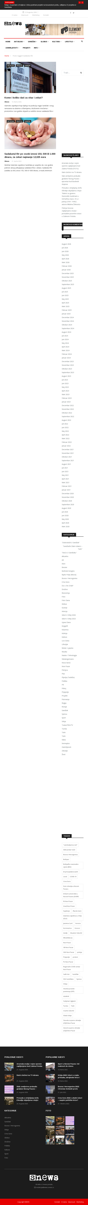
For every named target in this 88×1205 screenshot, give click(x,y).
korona (78, 921)
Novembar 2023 (68, 363)
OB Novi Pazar (68, 945)
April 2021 (65, 476)
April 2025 (65, 300)
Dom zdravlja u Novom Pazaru (71, 885)
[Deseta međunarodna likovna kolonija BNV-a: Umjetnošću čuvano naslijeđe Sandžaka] (60, 1141)
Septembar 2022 (68, 414)
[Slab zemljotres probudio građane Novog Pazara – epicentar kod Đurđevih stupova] (9, 1087)
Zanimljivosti (12, 45)
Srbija (64, 719)
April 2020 (65, 520)
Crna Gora (65, 580)
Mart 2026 (65, 260)
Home (8, 39)
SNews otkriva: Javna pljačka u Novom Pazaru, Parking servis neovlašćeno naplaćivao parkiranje (39, 5)
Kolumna (65, 627)
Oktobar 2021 (67, 454)
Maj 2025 (65, 297)
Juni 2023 (65, 381)
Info (36, 45)
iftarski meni (77, 909)
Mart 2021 (65, 480)
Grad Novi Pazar (69, 904)
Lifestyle (69, 39)
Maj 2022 (65, 429)
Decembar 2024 (68, 315)
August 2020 (66, 506)
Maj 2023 (65, 385)
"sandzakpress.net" (70, 843)
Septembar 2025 (68, 282)
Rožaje (64, 704)
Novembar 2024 (68, 319)
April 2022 (65, 432)
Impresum (24, 13)
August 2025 (66, 286)
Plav (63, 671)
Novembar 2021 (68, 451)
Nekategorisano (68, 657)
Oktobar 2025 (67, 278)
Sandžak (32, 39)
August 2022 (66, 418)
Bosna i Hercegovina (69, 576)
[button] (79, 2)
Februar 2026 (67, 264)
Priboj (64, 686)
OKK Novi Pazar (68, 950)
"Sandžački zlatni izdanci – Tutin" (72, 545)
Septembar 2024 (68, 326)
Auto (63, 561)
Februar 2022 (67, 440)
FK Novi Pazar (68, 899)
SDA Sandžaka (68, 977)
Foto (63, 594)
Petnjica (65, 668)
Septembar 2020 (68, 502)
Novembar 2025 (68, 275)
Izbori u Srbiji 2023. (69, 616)
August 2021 (66, 462)
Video (64, 737)
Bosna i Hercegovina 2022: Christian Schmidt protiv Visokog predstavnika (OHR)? (70, 1086)
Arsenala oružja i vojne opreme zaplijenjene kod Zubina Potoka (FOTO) (71, 163)
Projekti (26, 45)
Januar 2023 (66, 399)
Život (63, 752)
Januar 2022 (66, 443)
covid (65, 874)
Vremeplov (66, 741)
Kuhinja (64, 631)
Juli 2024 (65, 333)
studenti (66, 994)
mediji (65, 931)
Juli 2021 (65, 465)
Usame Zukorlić (68, 1008)
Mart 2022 (65, 436)
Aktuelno (18, 39)
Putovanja (65, 697)
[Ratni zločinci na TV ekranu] (9, 1076)
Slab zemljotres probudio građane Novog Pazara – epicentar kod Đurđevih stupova (71, 178)
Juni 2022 (65, 425)
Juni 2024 (65, 337)
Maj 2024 (65, 341)
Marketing (35, 13)
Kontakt (46, 13)
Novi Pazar (66, 664)
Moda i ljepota (67, 646)
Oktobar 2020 (67, 498)
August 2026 (66, 242)
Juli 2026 (65, 245)
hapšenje (66, 909)
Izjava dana (66, 620)
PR (63, 682)
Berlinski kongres (68, 569)
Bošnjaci (66, 857)
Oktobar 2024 (67, 322)
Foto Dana (66, 598)
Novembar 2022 (68, 407)
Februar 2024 (67, 352)
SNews (6, 100)
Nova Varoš (66, 660)
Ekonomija (66, 591)
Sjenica (64, 712)
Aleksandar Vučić (69, 847)
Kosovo (77, 926)
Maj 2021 (65, 473)
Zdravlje (65, 748)
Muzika (64, 649)
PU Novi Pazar (68, 960)
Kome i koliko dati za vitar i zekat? (23, 95)
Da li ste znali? (67, 583)
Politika (64, 679)
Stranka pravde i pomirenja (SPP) (69, 987)
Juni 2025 (65, 293)
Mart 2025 (65, 304)
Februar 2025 (67, 308)
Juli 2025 (65, 289)
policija (79, 950)
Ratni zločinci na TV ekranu (72, 170)
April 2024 (65, 344)
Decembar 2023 (68, 359)
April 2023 (65, 388)
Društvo (19, 63)
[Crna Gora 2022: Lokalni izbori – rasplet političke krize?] (51, 1098)
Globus (44, 39)
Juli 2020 (65, 509)
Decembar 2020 (68, 491)
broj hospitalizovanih (70, 869)
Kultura (56, 39)
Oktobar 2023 (67, 366)
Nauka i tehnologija (69, 653)
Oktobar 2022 (67, 410)
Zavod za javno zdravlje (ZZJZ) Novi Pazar (71, 1027)
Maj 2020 (65, 517)
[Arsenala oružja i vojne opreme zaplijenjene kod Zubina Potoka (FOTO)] (9, 1064)
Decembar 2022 (68, 403)
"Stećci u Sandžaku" (69, 550)
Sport (64, 715)
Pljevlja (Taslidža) (68, 675)
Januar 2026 (66, 267)
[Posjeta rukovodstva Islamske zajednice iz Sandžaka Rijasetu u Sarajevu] (69, 1132)
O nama (14, 13)
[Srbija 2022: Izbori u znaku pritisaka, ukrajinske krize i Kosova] (51, 1076)
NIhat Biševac (68, 935)
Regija (64, 701)
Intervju (64, 609)
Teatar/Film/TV (67, 723)
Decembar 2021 (68, 447)
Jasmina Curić (68, 921)
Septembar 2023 (68, 370)
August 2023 (66, 374)
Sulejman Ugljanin (69, 999)
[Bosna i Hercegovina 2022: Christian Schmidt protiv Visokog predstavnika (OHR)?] (51, 1087)
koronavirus (67, 926)
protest (75, 955)
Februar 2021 (67, 484)
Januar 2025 (66, 311)
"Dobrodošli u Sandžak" (71, 540)
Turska (64, 726)
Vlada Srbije (67, 1013)
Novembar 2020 (68, 495)
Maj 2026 (65, 253)
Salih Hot (66, 972)
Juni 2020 (65, 513)
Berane (64, 565)
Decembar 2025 (68, 271)
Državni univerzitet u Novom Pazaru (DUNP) (71, 892)
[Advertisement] (73, 112)
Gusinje (64, 605)
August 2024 (66, 330)
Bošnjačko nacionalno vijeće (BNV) (70, 863)
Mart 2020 (65, 524)
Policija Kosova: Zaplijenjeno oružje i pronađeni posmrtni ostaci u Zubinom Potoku (71, 210)
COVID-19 (73, 874)
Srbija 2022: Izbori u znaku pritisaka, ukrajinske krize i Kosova (69, 1075)
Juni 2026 (65, 249)
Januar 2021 (66, 487)
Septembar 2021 (68, 458)
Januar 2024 (66, 355)
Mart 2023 (65, 392)
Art (63, 558)
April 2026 (65, 256)
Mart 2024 (65, 348)
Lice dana (65, 638)
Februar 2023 (67, 396)
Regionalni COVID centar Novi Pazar (71, 965)
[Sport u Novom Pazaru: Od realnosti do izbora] (51, 1064)
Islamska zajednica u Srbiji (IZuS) (72, 914)
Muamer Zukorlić (76, 931)
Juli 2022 (65, 421)
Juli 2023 (65, 377)
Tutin (64, 730)
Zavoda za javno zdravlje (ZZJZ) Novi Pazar (72, 1019)
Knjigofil (65, 624)
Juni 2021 (65, 469)
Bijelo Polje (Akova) (69, 572)
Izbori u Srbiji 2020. (69, 613)
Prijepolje (65, 690)
